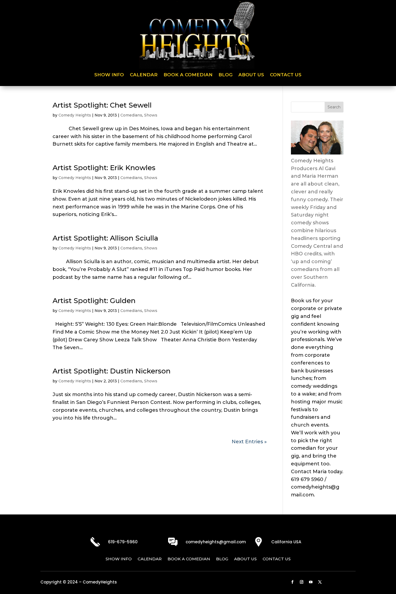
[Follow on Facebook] (292, 582)
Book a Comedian (188, 75)
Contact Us (285, 75)
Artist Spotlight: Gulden (94, 300)
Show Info (109, 75)
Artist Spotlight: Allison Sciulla (105, 238)
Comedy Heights (74, 115)
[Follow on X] (320, 582)
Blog (225, 75)
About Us (251, 75)
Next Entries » (249, 442)
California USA (286, 542)
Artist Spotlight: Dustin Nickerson (112, 371)
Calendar (144, 75)
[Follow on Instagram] (301, 582)
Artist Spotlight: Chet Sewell (102, 105)
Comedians (131, 115)
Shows (150, 115)
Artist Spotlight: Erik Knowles (104, 167)
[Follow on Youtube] (310, 582)
